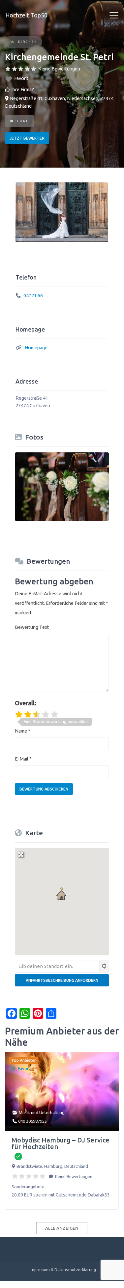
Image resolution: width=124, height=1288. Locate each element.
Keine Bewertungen (59, 68)
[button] (62, 894)
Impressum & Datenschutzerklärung (63, 1270)
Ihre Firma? (22, 89)
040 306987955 (32, 1121)
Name (22, 731)
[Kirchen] (12, 42)
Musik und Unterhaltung (42, 1112)
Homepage (36, 347)
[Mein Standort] (104, 966)
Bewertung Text (32, 627)
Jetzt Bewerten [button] (27, 138)
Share (21, 121)
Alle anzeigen (61, 1228)
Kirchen (28, 41)
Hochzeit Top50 (26, 15)
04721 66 (33, 295)
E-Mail (23, 759)
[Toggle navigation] (114, 15)
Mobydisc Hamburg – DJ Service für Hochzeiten (60, 1143)
